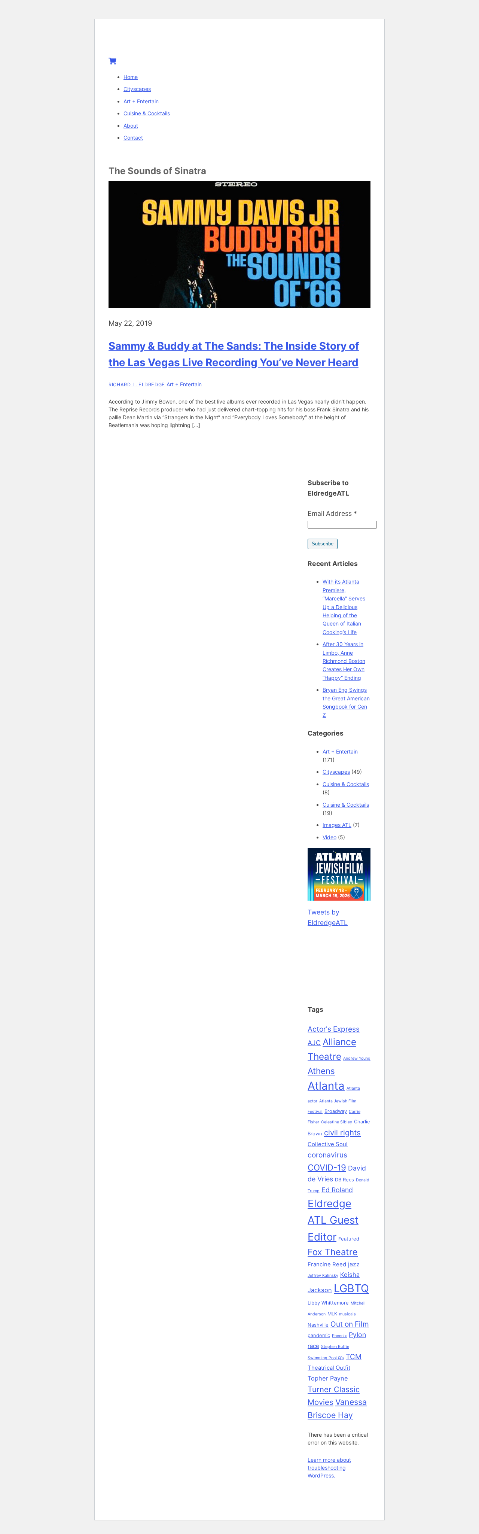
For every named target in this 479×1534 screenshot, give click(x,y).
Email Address (332, 513)
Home (130, 77)
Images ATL (337, 825)
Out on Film (349, 1324)
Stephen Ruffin (335, 1346)
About (130, 125)
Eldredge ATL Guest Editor (333, 1220)
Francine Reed (327, 1264)
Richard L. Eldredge (137, 384)
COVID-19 (327, 1167)
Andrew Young (356, 1058)
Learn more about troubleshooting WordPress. (329, 1468)
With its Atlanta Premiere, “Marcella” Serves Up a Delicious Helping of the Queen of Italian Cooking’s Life (344, 606)
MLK (332, 1314)
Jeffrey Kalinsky (323, 1275)
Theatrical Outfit (329, 1367)
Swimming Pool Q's (326, 1357)
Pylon (357, 1335)
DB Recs (344, 1180)
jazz (354, 1264)
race (313, 1346)
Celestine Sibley (336, 1122)
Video (329, 837)
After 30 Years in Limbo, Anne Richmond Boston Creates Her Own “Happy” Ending (344, 661)
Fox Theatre (333, 1252)
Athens (321, 1071)
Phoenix (339, 1335)
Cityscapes (137, 89)
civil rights (342, 1132)
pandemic (319, 1335)
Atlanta (326, 1085)
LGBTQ (351, 1288)
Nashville (318, 1325)
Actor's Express (334, 1029)
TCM (353, 1356)
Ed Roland (337, 1190)
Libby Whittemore (328, 1303)
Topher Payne (328, 1378)
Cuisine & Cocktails (146, 113)
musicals (347, 1314)
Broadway (335, 1111)
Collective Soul (328, 1144)
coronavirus (327, 1154)
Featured (348, 1239)
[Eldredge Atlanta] (155, 41)
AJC (314, 1043)
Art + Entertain (141, 101)
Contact (133, 137)
